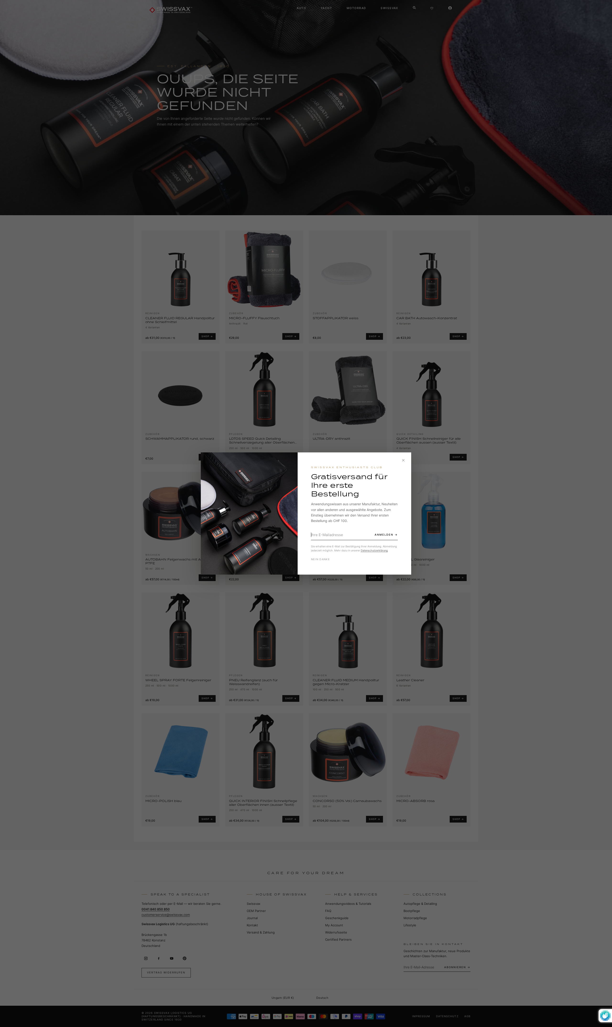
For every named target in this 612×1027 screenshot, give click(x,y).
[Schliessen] (403, 460)
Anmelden (384, 534)
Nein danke (320, 559)
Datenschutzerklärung (374, 550)
